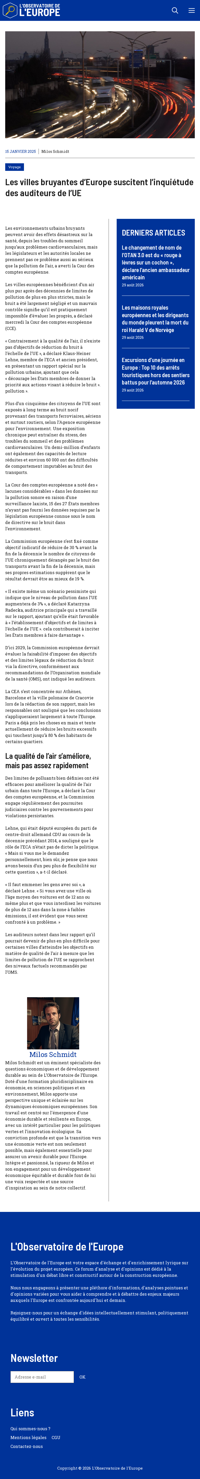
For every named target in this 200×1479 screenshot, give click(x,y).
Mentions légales (28, 1437)
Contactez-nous (26, 1446)
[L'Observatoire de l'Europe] (32, 10)
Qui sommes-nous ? (30, 1428)
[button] (175, 10)
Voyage (14, 167)
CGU (56, 1437)
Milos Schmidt (55, 151)
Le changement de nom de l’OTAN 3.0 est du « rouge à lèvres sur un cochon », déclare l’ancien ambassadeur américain (156, 262)
